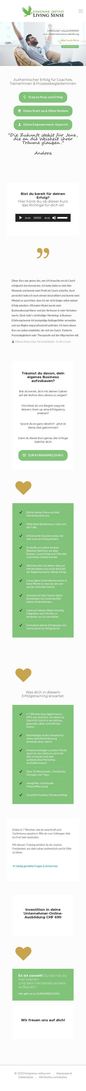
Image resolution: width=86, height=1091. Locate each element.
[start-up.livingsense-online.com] (43, 12)
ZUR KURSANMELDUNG (70, 46)
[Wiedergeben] (21, 218)
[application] (43, 218)
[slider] (63, 217)
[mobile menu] (80, 11)
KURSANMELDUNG (48, 993)
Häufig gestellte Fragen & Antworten (37, 866)
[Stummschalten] (54, 218)
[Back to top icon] (78, 1083)
